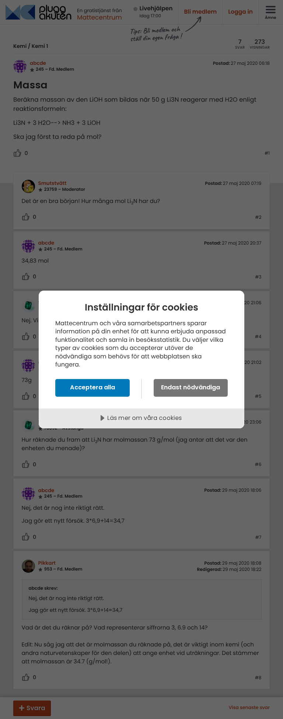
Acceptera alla (92, 387)
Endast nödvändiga (190, 387)
